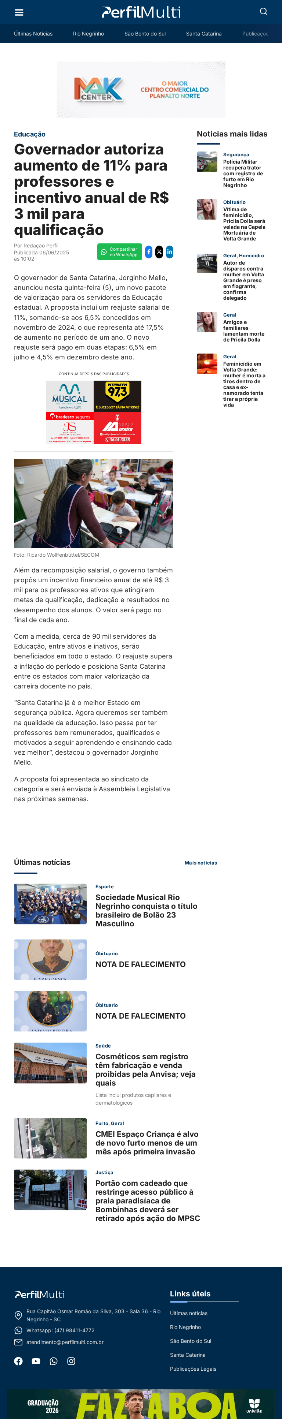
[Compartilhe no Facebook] (148, 252)
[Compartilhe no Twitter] (159, 252)
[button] (263, 11)
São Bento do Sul (145, 33)
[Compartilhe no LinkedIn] (169, 252)
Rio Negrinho (88, 33)
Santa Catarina (204, 33)
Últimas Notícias (33, 33)
